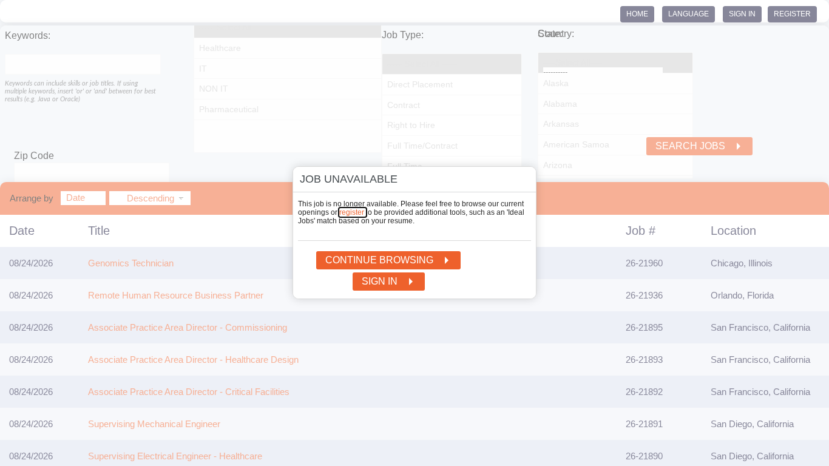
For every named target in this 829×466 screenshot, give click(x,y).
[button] (520, 181)
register (352, 212)
